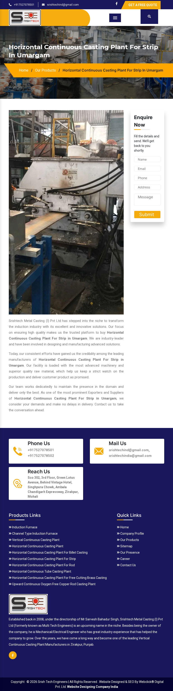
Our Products (45, 70)
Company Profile (132, 533)
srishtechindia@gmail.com (130, 456)
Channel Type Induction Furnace (34, 533)
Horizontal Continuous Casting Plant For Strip (43, 559)
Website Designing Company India (92, 687)
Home (23, 70)
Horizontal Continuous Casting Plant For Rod (43, 565)
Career (125, 559)
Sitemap (126, 546)
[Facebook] (117, 2)
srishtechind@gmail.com (62, 4)
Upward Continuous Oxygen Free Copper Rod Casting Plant (53, 584)
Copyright (18, 682)
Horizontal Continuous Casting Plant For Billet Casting (49, 552)
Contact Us (128, 565)
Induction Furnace (24, 527)
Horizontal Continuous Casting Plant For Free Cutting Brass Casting (59, 578)
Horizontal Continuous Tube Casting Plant (41, 571)
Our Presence (130, 552)
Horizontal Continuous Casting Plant (37, 546)
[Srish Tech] (28, 604)
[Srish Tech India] (25, 17)
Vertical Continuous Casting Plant (35, 540)
